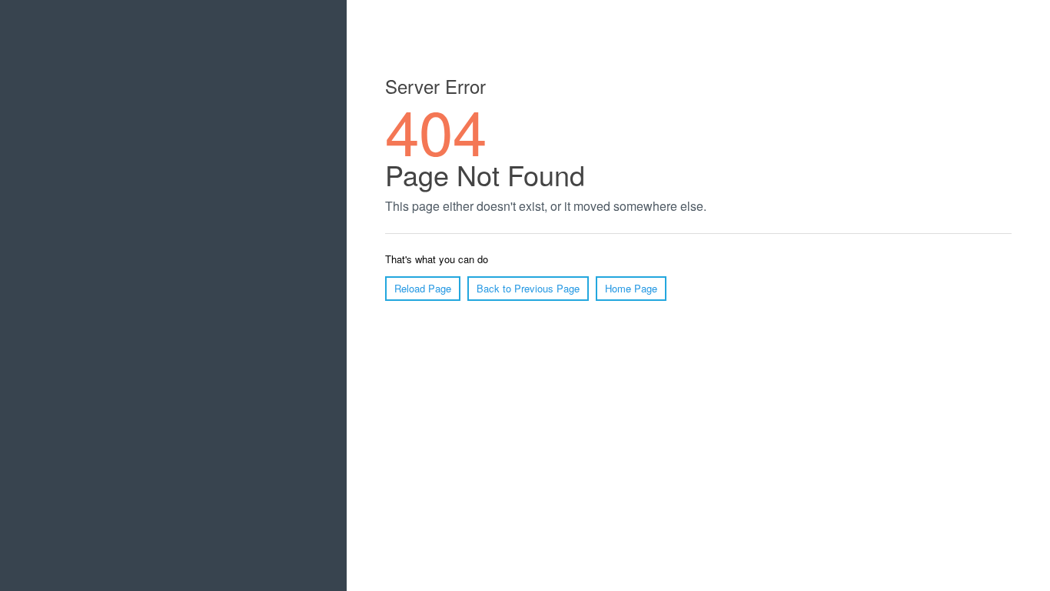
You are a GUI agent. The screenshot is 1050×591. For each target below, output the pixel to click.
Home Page (631, 288)
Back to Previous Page (528, 288)
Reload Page (422, 288)
